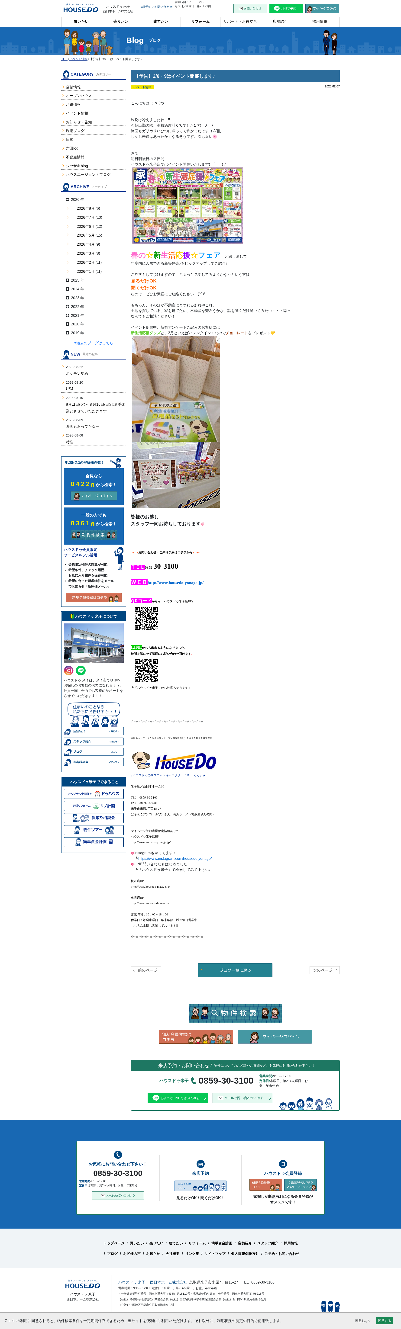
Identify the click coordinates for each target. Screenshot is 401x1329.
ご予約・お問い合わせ (282, 1253)
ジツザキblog (77, 166)
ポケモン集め (77, 374)
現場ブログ (75, 131)
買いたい (81, 21)
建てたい (160, 21)
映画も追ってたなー (82, 426)
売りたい (120, 21)
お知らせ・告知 (79, 122)
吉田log (72, 148)
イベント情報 (77, 113)
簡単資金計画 (221, 1243)
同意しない (363, 1321)
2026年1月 (86, 271)
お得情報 (73, 104)
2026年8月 (86, 208)
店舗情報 (73, 87)
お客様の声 (132, 1253)
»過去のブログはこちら (93, 343)
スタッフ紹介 (267, 1243)
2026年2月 (86, 262)
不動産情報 (75, 157)
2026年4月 (86, 244)
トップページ (113, 1243)
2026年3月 (86, 253)
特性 (69, 442)
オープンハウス (79, 96)
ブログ (112, 1253)
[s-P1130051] (176, 388)
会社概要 (173, 1253)
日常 (69, 139)
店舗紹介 (280, 21)
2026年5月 (86, 235)
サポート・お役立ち (240, 21)
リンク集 (192, 1253)
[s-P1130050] (176, 474)
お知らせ (153, 1253)
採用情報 (319, 21)
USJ (69, 389)
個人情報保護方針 (245, 1253)
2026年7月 (86, 217)
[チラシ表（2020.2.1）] (188, 205)
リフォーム (200, 21)
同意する (384, 1321)
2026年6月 (86, 226)
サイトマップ (215, 1253)
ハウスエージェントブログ (88, 175)
